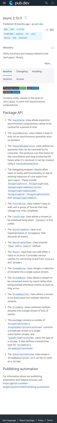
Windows (23, 38)
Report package (27, 420)
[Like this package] (47, 29)
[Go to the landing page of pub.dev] (19, 3)
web (14, 38)
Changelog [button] (22, 71)
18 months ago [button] (22, 24)
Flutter (20, 29)
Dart (12, 29)
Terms (50, 420)
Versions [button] (7, 79)
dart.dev (38, 24)
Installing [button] (37, 71)
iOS (27, 34)
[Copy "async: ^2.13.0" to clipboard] (25, 17)
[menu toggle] (4, 3)
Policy (40, 420)
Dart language (9, 420)
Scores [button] (20, 79)
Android (19, 34)
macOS (7, 38)
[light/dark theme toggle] (52, 3)
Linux (33, 34)
